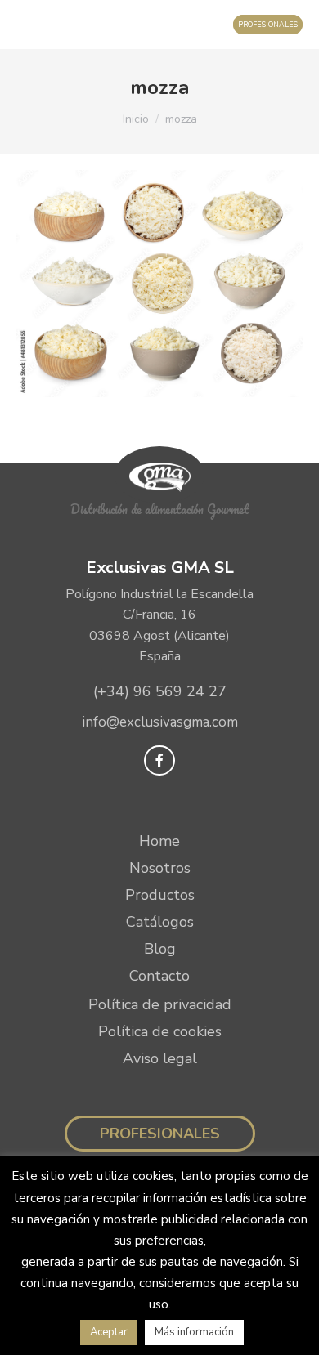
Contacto (159, 976)
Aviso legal (160, 1058)
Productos (160, 895)
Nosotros (160, 868)
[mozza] (159, 283)
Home (159, 841)
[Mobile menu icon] (29, 24)
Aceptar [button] (109, 1332)
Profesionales (160, 1133)
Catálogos (160, 922)
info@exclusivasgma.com (160, 722)
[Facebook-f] (159, 760)
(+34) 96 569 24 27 (160, 691)
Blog (160, 949)
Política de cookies (160, 1031)
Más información (194, 1332)
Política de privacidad (159, 1004)
